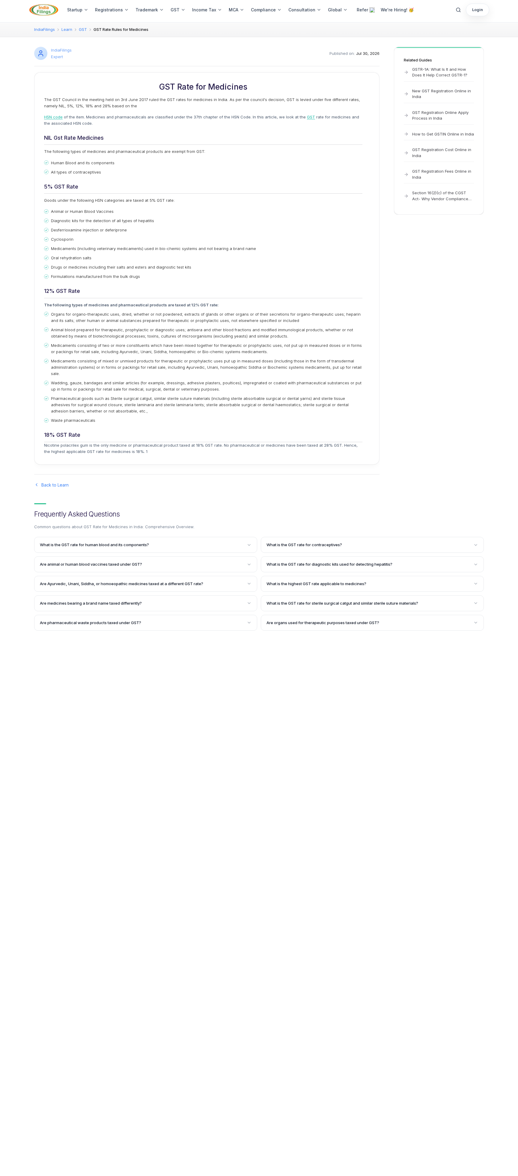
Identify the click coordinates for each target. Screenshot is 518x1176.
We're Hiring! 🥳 (397, 9)
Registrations (109, 9)
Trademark (146, 9)
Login (477, 9)
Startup (74, 9)
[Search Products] (458, 10)
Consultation (301, 9)
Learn (66, 29)
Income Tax (204, 9)
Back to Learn (55, 484)
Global (335, 9)
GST (175, 9)
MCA (233, 9)
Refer (362, 9)
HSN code (53, 117)
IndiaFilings (44, 29)
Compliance (263, 9)
